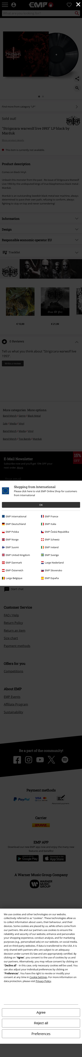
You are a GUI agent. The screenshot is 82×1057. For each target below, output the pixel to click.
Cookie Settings (38, 977)
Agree (41, 1012)
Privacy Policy (43, 981)
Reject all (41, 1023)
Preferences (41, 1033)
